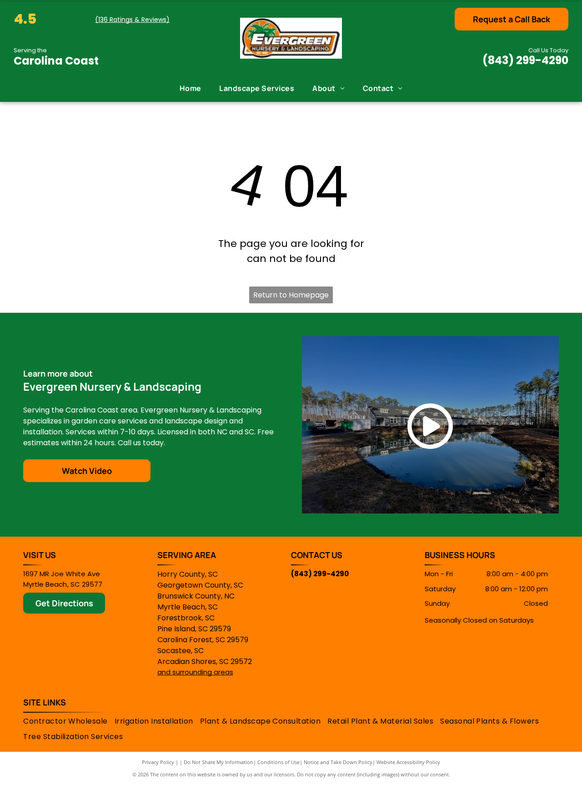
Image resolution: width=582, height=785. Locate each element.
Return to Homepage (291, 295)
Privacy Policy (158, 762)
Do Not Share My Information (218, 762)
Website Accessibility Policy (408, 762)
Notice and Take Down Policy (338, 762)
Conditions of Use (278, 762)
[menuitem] (191, 88)
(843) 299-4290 (525, 60)
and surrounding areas (195, 672)
